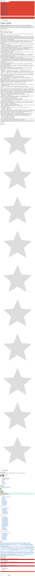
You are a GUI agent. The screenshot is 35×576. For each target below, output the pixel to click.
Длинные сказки (4, 11)
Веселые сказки (4, 502)
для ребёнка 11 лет (14, 555)
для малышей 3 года (28, 553)
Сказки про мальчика (14, 549)
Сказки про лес (4, 10)
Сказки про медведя (21, 549)
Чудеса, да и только (3, 564)
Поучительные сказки (27, 544)
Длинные (3, 497)
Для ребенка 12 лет (5, 513)
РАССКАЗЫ (4, 4)
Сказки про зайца (2, 548)
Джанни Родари (4, 533)
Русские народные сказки (6, 8)
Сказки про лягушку (7, 549)
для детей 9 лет (19, 552)
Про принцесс (4, 500)
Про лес (3, 499)
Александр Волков (5, 522)
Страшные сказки (5, 9)
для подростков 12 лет (5, 15)
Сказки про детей (14, 547)
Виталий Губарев (5, 517)
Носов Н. (3, 527)
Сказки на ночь (4, 546)
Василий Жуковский (5, 524)
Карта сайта (4, 569)
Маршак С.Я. (4, 526)
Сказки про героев (5, 12)
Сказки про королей (8, 548)
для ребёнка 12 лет (21, 555)
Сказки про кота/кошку (15, 548)
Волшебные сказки (11, 543)
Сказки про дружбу (21, 547)
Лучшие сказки (12, 544)
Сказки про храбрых (11, 550)
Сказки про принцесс (27, 549)
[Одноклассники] (2, 475)
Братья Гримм (4, 537)
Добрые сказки (4, 503)
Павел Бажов (4, 516)
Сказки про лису (28, 548)
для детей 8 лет (11, 552)
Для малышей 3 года (5, 508)
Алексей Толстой (5, 523)
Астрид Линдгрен (5, 534)
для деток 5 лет (4, 14)
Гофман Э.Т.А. (4, 539)
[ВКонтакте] (0, 475)
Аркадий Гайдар (4, 521)
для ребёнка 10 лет (4, 555)
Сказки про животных (30, 547)
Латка (3, 480)
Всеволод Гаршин (5, 520)
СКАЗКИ (3, 3)
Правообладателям (5, 568)
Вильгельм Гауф (4, 535)
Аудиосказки (4, 7)
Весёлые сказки (3, 543)
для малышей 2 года (19, 553)
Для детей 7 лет (4, 509)
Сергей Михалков (5, 529)
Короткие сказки (4, 544)
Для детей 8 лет (4, 510)
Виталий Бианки (4, 519)
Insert (9, 575)
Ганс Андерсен (4, 536)
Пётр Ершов (4, 528)
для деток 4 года (4, 13)
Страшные (3, 498)
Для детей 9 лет (4, 511)
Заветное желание (3, 557)
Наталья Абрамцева (5, 518)
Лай (2, 482)
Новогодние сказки (18, 544)
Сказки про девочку (6, 547)
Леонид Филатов (4, 525)
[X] (3, 475)
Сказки (3, 6)
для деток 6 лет (11, 553)
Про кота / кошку (4, 501)
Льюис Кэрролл (4, 538)
